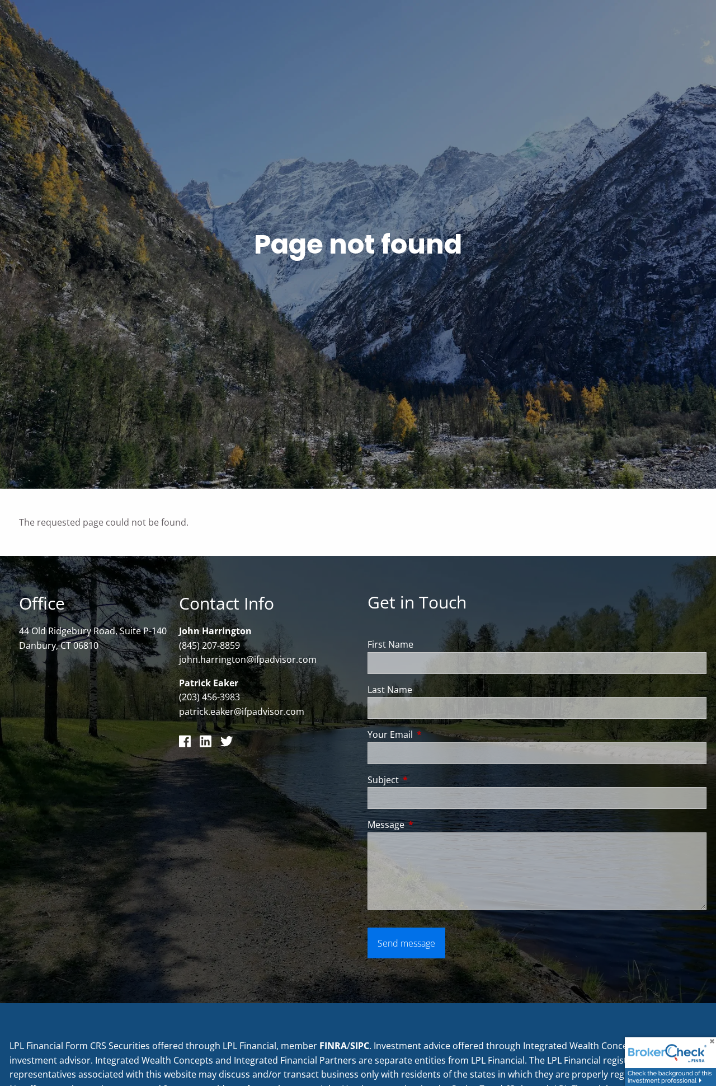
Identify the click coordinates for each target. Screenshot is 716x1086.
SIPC (359, 1046)
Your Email (435, 734)
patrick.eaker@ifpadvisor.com (241, 711)
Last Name (390, 690)
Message (431, 824)
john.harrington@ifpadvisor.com (248, 659)
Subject (428, 780)
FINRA (333, 1046)
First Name (390, 644)
